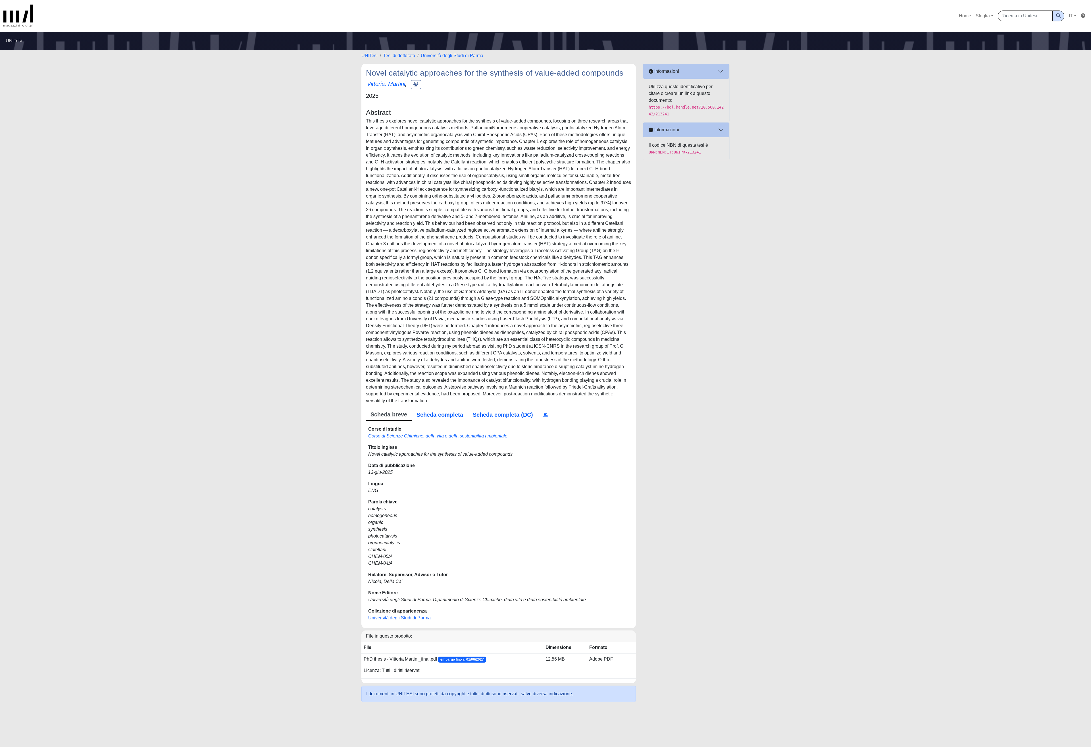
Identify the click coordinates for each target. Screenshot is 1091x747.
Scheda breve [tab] (388, 414)
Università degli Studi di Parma (452, 55)
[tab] (545, 415)
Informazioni (666, 71)
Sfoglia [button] (983, 15)
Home (965, 15)
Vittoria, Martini (386, 84)
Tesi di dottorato (399, 55)
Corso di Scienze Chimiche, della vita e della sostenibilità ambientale (437, 435)
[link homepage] (20, 15)
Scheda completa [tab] (440, 415)
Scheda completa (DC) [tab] (503, 415)
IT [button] (1071, 15)
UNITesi (369, 55)
